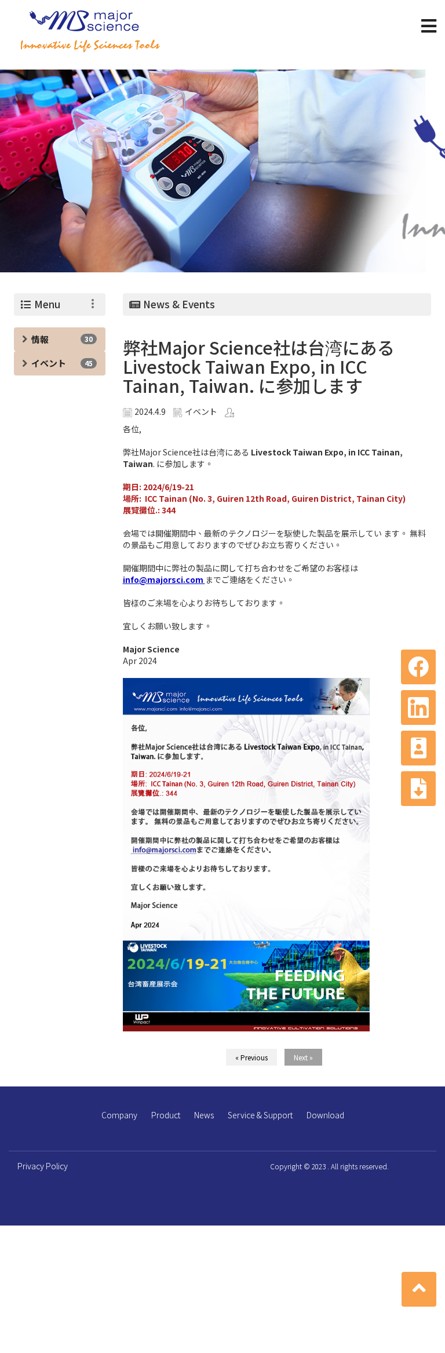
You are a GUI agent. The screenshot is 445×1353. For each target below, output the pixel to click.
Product (165, 1115)
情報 (40, 339)
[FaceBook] (418, 667)
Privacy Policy (42, 1166)
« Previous (251, 1057)
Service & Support (260, 1115)
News (204, 1115)
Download (325, 1115)
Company (119, 1115)
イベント (48, 363)
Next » (303, 1057)
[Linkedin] (418, 707)
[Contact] (418, 748)
